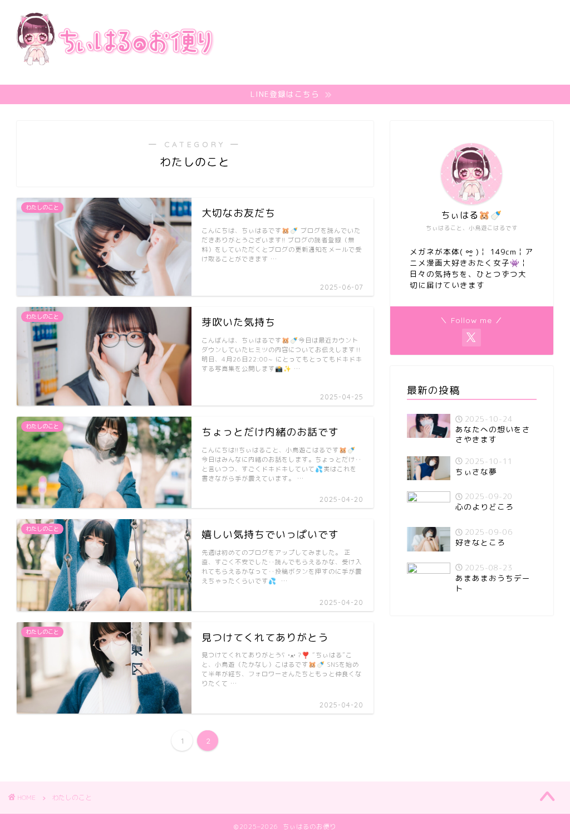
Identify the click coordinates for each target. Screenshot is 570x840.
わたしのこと (72, 797)
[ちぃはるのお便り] (114, 79)
